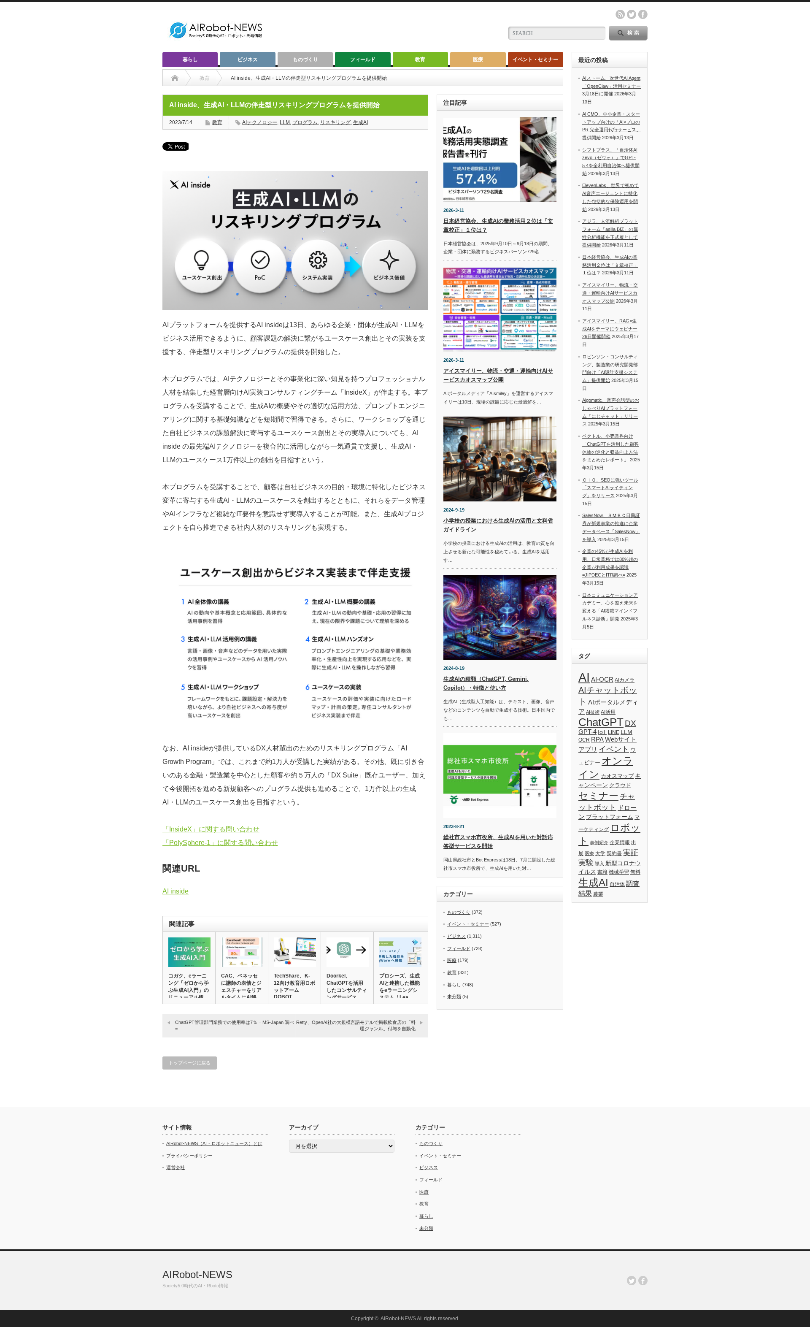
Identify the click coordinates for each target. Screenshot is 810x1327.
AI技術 (592, 712)
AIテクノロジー (259, 122)
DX (630, 723)
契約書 (614, 853)
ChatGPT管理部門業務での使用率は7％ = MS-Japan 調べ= (234, 1025)
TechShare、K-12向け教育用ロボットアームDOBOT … (294, 986)
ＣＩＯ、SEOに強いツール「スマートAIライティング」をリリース (610, 487)
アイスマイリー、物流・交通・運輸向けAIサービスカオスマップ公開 (610, 292)
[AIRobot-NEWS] (216, 39)
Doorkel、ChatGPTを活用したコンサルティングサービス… (347, 986)
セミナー (598, 795)
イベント (614, 749)
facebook (643, 14)
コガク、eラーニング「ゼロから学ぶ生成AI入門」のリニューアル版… (188, 986)
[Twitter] (631, 1280)
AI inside (175, 891)
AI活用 (608, 712)
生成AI (360, 122)
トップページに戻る (190, 1062)
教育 (420, 59)
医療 (478, 59)
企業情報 (620, 842)
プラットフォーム (609, 817)
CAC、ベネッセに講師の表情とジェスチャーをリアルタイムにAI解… (241, 986)
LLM (285, 122)
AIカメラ (624, 679)
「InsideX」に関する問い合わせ (210, 829)
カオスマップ (617, 776)
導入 (599, 863)
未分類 (454, 996)
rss (620, 14)
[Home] (174, 78)
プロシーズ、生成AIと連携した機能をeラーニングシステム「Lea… (399, 986)
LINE (613, 732)
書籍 (602, 872)
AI (584, 677)
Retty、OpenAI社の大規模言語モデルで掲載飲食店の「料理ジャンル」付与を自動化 (356, 1025)
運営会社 (175, 1167)
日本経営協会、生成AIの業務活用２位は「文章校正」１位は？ (610, 265)
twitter (631, 14)
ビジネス (248, 59)
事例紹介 (599, 842)
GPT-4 (587, 731)
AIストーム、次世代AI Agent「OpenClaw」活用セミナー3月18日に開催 (611, 86)
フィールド (362, 59)
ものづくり (305, 59)
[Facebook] (643, 1280)
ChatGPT (601, 722)
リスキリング (335, 122)
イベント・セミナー (535, 59)
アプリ (587, 749)
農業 (598, 894)
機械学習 (619, 872)
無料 (635, 872)
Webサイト (621, 739)
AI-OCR (602, 679)
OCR (584, 740)
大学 (600, 853)
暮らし (190, 59)
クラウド (620, 785)
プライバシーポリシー (189, 1155)
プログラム (305, 122)
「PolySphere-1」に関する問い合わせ (220, 842)
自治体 (617, 884)
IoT (602, 731)
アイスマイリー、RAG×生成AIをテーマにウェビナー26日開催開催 (609, 328)
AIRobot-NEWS (197, 1274)
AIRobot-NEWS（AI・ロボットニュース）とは (214, 1143)
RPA (597, 739)
